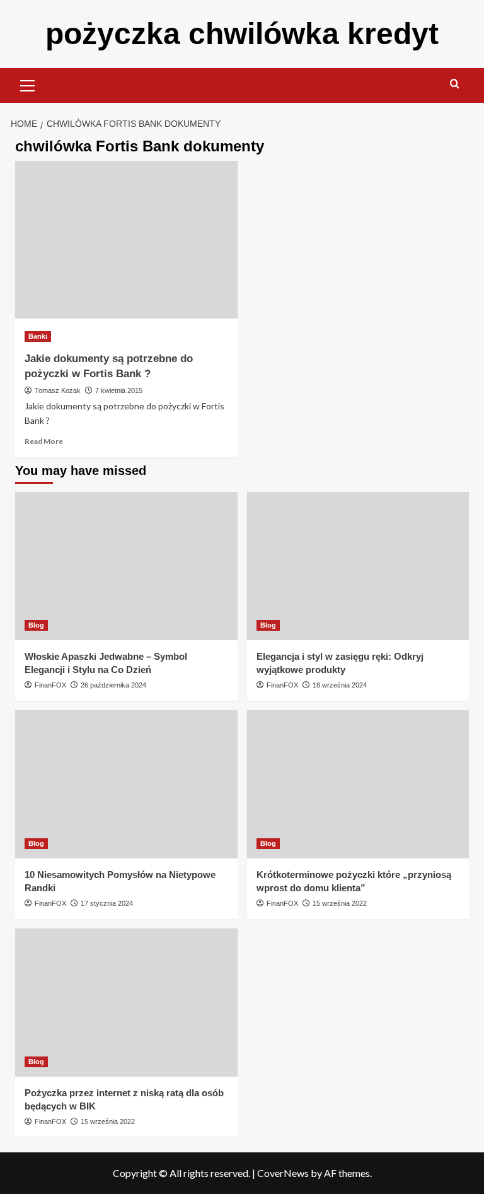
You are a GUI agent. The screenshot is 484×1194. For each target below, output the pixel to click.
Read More (44, 441)
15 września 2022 (340, 903)
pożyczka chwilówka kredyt (242, 33)
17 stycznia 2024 (107, 903)
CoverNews (283, 1173)
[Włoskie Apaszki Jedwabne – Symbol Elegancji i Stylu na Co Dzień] (126, 566)
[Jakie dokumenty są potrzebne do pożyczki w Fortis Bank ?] (126, 240)
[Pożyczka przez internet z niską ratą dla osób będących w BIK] (126, 1002)
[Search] (455, 84)
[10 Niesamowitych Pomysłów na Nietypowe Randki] (126, 784)
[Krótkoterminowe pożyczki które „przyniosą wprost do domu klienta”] (358, 784)
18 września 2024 (340, 685)
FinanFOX (50, 685)
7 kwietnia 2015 (118, 390)
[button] (27, 84)
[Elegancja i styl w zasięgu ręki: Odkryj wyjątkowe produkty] (358, 566)
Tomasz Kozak (58, 390)
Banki (37, 336)
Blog (36, 625)
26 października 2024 (113, 685)
